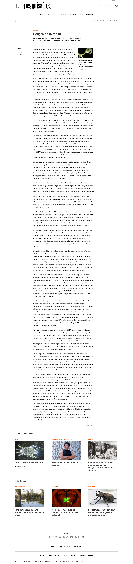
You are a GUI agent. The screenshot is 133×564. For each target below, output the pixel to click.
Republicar (91, 425)
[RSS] (79, 537)
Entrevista (89, 14)
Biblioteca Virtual (70, 556)
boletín (100, 6)
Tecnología (73, 14)
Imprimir (16, 21)
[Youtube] (71, 537)
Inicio (53, 547)
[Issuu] (82, 537)
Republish (96, 20)
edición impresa (109, 6)
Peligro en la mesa (47, 34)
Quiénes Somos (64, 547)
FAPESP (41, 556)
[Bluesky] (60, 537)
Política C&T (52, 14)
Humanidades (63, 14)
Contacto (78, 547)
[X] (52, 537)
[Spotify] (75, 537)
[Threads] (63, 537)
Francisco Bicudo (21, 48)
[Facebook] (49, 537)
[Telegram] (67, 537)
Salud (81, 14)
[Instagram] (56, 537)
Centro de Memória (87, 556)
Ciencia (42, 14)
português (115, 0)
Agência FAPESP (53, 556)
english (109, 0)
